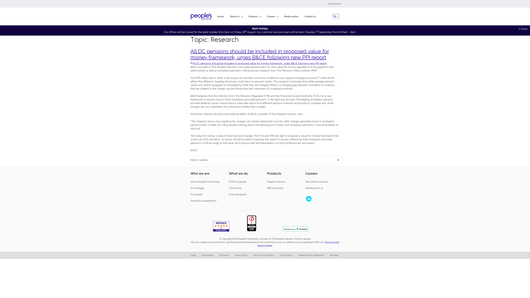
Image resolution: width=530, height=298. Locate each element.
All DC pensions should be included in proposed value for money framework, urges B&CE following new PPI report (259, 54)
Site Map (334, 255)
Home (220, 16)
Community (235, 188)
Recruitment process (316, 181)
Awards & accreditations (203, 200)
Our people (196, 194)
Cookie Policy (286, 255)
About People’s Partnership (204, 181)
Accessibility (207, 255)
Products (253, 16)
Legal (193, 255)
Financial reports (238, 194)
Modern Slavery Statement (311, 255)
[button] (335, 16)
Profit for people (238, 181)
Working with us (314, 188)
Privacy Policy (241, 255)
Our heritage (197, 188)
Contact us (310, 16)
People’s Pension (276, 181)
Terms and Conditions (263, 255)
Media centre (291, 16)
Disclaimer (224, 255)
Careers (271, 16)
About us (234, 16)
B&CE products (275, 188)
